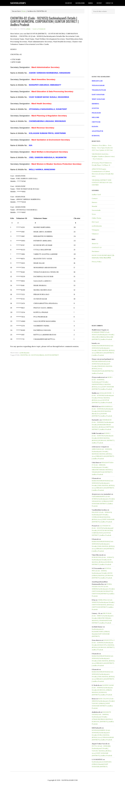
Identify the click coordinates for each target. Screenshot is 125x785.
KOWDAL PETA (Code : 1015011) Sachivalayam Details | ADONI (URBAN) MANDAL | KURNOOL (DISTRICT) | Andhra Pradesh (102, 573)
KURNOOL (96, 136)
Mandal (94, 206)
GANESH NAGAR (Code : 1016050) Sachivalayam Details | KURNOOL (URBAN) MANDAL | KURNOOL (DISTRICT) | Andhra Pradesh (103, 690)
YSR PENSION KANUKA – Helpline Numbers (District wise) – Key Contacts (103, 156)
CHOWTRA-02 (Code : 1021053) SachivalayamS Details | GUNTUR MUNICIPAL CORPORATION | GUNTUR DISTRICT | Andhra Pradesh (44, 21)
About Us (95, 243)
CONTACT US (96, 247)
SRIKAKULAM (97, 81)
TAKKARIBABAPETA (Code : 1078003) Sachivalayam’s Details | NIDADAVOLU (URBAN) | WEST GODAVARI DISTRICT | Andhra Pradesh (103, 501)
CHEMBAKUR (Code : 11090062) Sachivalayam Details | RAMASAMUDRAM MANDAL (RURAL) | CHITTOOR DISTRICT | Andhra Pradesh (103, 424)
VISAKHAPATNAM (99, 90)
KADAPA (95, 126)
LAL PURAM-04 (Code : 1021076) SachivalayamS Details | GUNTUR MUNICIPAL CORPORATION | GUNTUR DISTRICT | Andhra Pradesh (102, 530)
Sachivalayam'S (18, 3)
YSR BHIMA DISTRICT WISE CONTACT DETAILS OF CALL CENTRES (102, 182)
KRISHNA (95, 104)
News (94, 214)
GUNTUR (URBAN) (37, 355)
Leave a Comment (39, 29)
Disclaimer (95, 251)
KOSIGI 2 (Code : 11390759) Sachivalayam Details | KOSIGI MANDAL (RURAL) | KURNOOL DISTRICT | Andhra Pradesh (103, 438)
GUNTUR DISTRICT (52, 355)
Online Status (96, 218)
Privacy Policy (96, 262)
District (94, 202)
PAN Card (95, 222)
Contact (95, 198)
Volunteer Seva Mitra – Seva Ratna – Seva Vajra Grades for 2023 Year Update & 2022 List (102, 147)
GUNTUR (95, 108)
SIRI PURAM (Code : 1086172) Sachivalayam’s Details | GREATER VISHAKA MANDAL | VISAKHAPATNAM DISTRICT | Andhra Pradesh (102, 618)
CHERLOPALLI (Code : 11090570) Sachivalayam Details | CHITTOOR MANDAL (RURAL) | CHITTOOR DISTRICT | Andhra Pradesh (103, 604)
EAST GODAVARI (98, 94)
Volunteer (95, 234)
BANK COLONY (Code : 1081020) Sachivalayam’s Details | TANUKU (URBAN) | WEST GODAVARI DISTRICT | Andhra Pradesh (103, 703)
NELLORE (95, 117)
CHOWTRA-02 (25, 355)
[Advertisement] (103, 44)
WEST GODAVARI (98, 99)
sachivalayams (24, 353)
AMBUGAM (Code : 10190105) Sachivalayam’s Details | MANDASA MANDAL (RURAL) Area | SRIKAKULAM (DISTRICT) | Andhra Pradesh (103, 453)
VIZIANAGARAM (98, 85)
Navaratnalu (96, 210)
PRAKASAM (96, 113)
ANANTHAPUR (97, 131)
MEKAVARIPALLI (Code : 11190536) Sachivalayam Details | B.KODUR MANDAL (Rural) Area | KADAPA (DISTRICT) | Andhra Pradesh (102, 411)
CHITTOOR (96, 122)
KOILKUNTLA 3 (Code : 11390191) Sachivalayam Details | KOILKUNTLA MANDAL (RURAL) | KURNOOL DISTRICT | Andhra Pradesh (103, 645)
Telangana (95, 230)
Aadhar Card (96, 194)
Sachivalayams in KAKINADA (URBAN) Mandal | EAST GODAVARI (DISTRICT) (101, 764)
